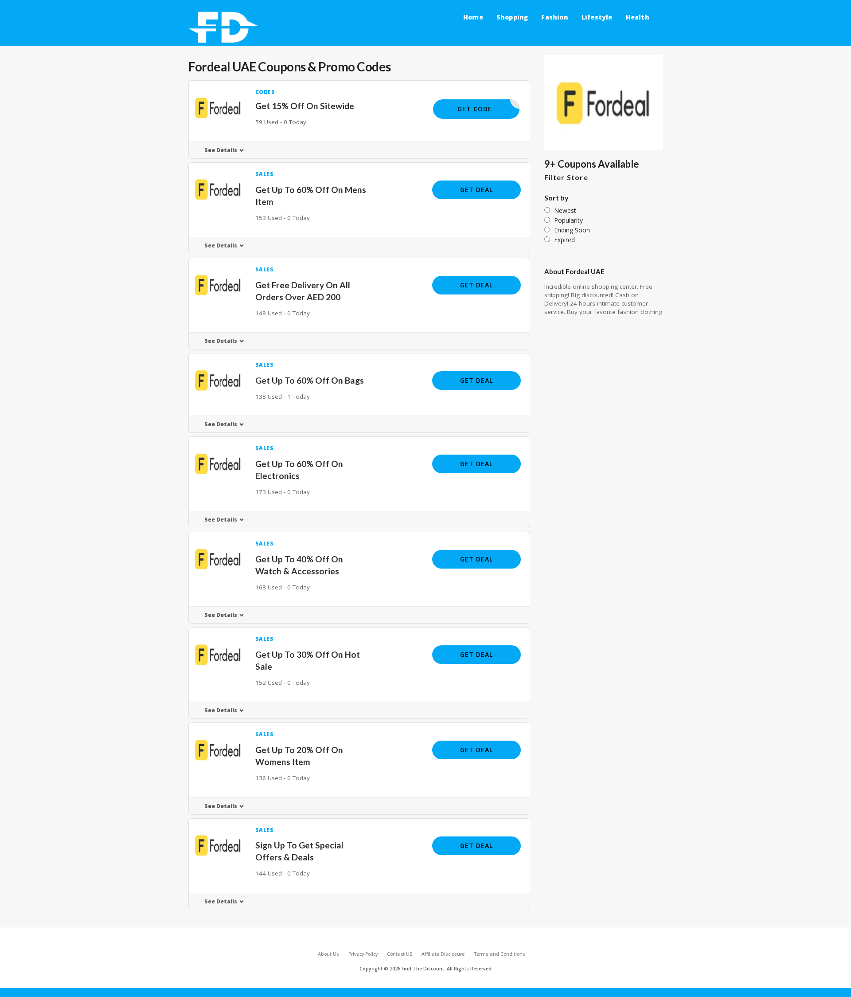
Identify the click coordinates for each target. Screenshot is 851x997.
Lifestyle (597, 17)
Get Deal (476, 189)
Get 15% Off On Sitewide (304, 106)
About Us (328, 954)
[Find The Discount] (225, 28)
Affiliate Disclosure (443, 954)
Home (473, 17)
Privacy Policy (363, 954)
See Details (220, 150)
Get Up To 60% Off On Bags (309, 380)
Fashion (554, 17)
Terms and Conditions (499, 954)
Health (637, 17)
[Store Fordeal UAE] (603, 102)
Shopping (512, 17)
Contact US (399, 954)
